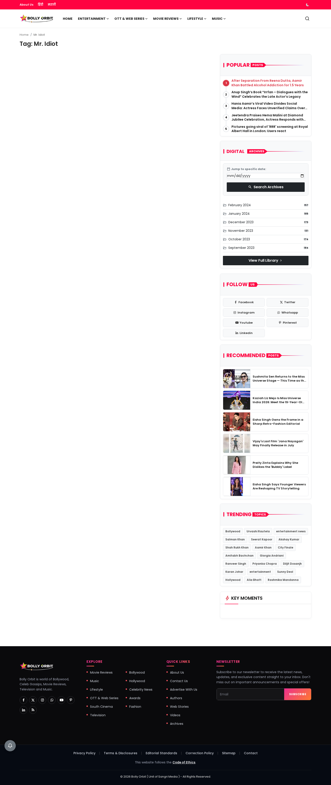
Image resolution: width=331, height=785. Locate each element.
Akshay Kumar (289, 539)
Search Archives (265, 187)
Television (98, 715)
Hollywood (232, 580)
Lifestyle (96, 689)
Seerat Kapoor (261, 539)
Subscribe (297, 694)
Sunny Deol (285, 572)
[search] (307, 18)
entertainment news (291, 531)
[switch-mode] (308, 4)
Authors (176, 698)
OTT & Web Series (104, 698)
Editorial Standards (161, 753)
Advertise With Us (183, 689)
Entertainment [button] (92, 18)
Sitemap (229, 753)
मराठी (52, 4)
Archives (176, 723)
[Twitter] (33, 700)
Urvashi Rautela (258, 531)
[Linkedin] (23, 710)
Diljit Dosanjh (292, 564)
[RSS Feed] (33, 710)
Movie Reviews (101, 672)
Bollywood (232, 531)
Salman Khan (235, 539)
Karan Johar (234, 572)
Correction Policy (200, 753)
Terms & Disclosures (120, 753)
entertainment (260, 572)
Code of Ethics (183, 762)
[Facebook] (23, 700)
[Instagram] (42, 700)
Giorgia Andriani (271, 555)
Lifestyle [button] (195, 18)
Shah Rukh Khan (237, 547)
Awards (135, 698)
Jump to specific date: (246, 169)
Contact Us (179, 681)
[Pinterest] (71, 700)
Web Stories (179, 706)
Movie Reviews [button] (166, 18)
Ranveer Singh (235, 564)
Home (68, 18)
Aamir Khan (263, 547)
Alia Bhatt (254, 580)
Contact (251, 753)
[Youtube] (61, 700)
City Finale (285, 547)
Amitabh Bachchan (239, 555)
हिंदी (40, 4)
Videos (175, 715)
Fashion (135, 706)
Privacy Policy (84, 753)
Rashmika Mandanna (283, 580)
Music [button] (217, 18)
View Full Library (266, 260)
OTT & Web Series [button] (129, 18)
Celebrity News (140, 689)
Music (94, 681)
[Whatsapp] (52, 700)
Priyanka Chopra (264, 564)
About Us (26, 4)
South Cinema (101, 706)
